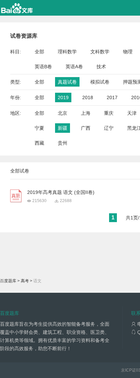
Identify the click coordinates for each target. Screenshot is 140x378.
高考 (25, 280)
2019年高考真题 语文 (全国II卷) (60, 192)
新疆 (62, 128)
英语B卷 (43, 66)
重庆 (108, 113)
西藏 (39, 143)
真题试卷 (67, 82)
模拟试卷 (99, 82)
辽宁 (108, 128)
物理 (128, 51)
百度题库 (8, 280)
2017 (112, 97)
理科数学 (67, 51)
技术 (101, 66)
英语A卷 (74, 66)
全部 (39, 51)
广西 (85, 128)
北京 (62, 113)
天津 (132, 113)
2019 (63, 97)
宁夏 (39, 128)
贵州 (62, 143)
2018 (87, 97)
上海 (85, 113)
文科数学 (99, 51)
